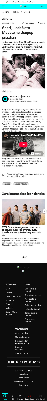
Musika (6, 184)
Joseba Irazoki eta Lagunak (14, 126)
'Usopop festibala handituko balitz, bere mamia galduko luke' (25, 175)
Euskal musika (20, 184)
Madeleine (14, 129)
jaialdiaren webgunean (12, 166)
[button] (45, 211)
